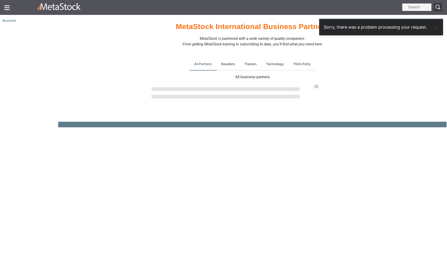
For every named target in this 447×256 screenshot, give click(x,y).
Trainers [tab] (250, 64)
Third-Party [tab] (302, 64)
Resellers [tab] (228, 64)
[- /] (71, 7)
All (316, 86)
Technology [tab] (275, 64)
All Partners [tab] (203, 64)
